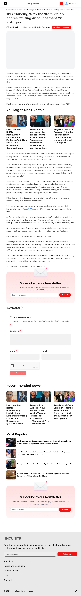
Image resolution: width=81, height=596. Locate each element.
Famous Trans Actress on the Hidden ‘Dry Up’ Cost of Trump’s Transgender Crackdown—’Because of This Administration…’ (39, 138)
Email (44, 351)
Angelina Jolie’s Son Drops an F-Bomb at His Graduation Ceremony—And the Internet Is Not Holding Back (64, 136)
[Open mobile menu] (5, 3)
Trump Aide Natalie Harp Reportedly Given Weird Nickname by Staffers (45, 464)
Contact (8, 580)
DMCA (7, 575)
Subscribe (67, 554)
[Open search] (61, 3)
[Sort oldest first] (22, 308)
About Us (8, 561)
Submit (65, 295)
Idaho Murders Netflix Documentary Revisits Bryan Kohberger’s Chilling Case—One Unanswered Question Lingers (16, 138)
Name (13, 351)
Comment (15, 331)
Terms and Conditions (14, 566)
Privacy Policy (11, 570)
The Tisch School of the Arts (18, 181)
